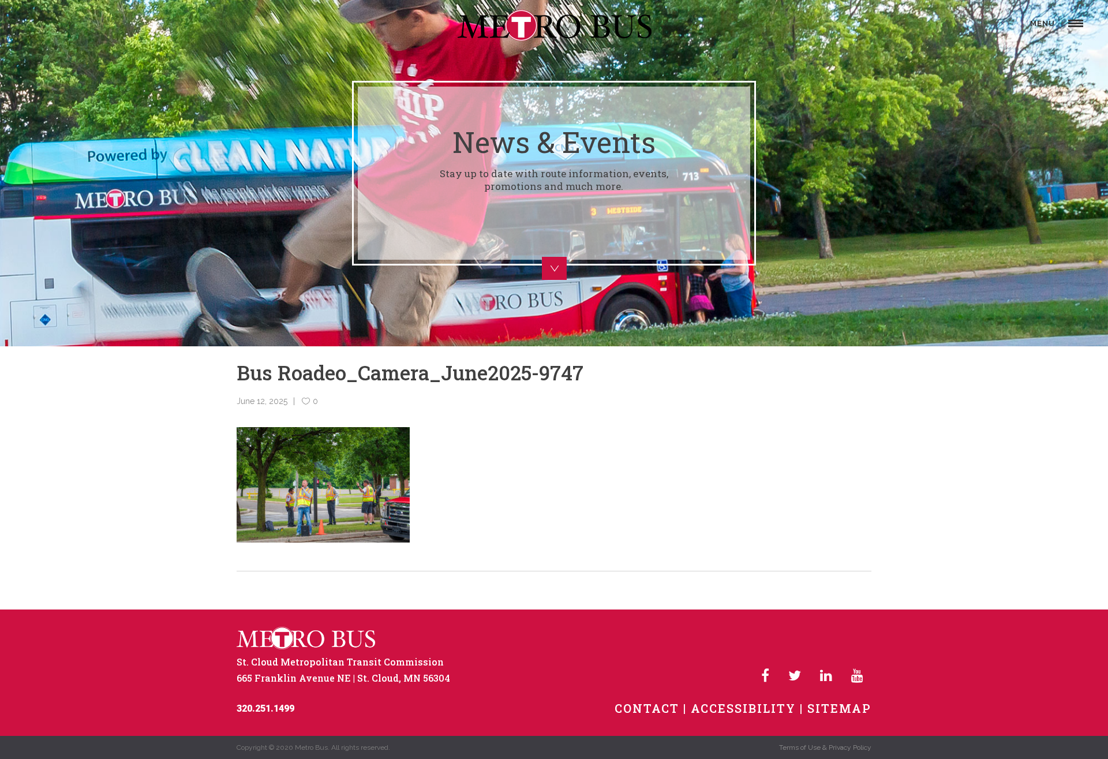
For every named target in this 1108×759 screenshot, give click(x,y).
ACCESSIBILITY (743, 708)
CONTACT (647, 708)
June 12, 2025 (262, 401)
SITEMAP (839, 708)
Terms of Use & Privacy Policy (825, 747)
